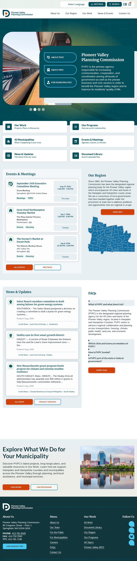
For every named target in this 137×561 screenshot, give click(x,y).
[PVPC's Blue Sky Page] (131, 536)
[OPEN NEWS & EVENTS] (115, 13)
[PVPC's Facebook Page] (131, 530)
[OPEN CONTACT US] (132, 13)
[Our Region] (111, 235)
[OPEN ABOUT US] (61, 13)
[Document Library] (125, 4)
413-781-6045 (19, 533)
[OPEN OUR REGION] (78, 13)
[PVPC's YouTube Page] (131, 543)
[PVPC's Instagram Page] (131, 524)
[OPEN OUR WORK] (94, 13)
